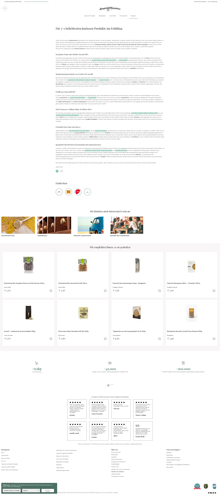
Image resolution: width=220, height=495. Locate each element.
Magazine (59, 465)
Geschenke (112, 16)
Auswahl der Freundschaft (119, 236)
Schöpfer (114, 457)
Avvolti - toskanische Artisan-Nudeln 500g (19, 331)
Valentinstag (59, 467)
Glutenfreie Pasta (8, 236)
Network (169, 467)
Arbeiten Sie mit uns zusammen (120, 469)
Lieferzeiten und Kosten (173, 457)
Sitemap (116, 492)
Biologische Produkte (62, 462)
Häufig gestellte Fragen (173, 460)
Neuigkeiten (102, 16)
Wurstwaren (4, 455)
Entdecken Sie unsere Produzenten (66, 450)
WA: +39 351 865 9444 (212, 1)
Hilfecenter (169, 455)
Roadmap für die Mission (118, 462)
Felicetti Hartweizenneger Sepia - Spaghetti (129, 283)
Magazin (133, 16)
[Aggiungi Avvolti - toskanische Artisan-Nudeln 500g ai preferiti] (51, 302)
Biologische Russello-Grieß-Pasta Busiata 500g (184, 331)
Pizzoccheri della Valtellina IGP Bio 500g (73, 331)
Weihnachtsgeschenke (62, 470)
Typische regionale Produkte (64, 453)
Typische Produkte (89, 16)
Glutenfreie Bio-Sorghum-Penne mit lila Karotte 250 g (24, 283)
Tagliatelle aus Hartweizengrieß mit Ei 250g (129, 331)
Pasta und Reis (5, 458)
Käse (2, 452)
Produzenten (123, 16)
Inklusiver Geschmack (62, 456)
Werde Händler (115, 474)
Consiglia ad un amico (117, 476)
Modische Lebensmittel (82, 236)
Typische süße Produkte (8, 467)
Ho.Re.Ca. (114, 467)
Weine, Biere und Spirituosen (9, 470)
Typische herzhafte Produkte (9, 464)
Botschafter (114, 455)
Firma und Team (116, 452)
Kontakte (168, 462)
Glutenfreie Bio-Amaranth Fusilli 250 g (72, 283)
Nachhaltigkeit (115, 464)
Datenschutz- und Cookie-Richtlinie (104, 492)
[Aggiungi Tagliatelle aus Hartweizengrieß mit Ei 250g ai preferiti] (160, 302)
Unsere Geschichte (116, 459)
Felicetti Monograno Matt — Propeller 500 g (183, 283)
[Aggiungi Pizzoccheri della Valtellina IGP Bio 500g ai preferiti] (106, 302)
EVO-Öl (3, 461)
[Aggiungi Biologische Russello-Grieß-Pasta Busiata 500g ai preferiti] (214, 302)
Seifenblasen (42, 236)
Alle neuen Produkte (62, 459)
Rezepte (168, 452)
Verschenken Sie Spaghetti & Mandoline (177, 464)
